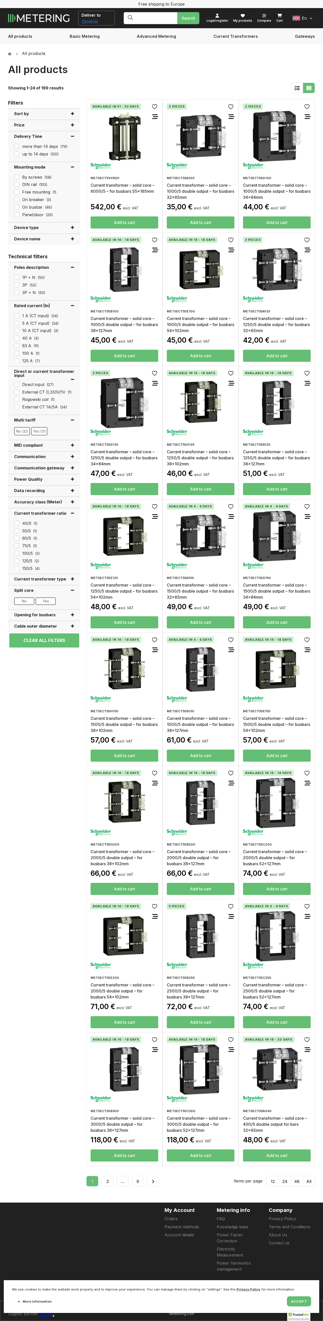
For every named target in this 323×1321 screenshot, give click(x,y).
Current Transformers (235, 36)
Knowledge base (232, 1226)
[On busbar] (16, 207)
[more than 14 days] (16, 146)
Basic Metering (85, 36)
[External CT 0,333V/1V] (16, 392)
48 (297, 1181)
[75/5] (16, 545)
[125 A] (16, 360)
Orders (171, 1218)
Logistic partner (23, 1313)
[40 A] (16, 338)
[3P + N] (16, 292)
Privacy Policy (282, 1218)
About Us (278, 1234)
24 (284, 1181)
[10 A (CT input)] (16, 330)
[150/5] (16, 568)
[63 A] (16, 345)
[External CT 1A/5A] (16, 406)
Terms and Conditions (289, 1226)
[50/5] (16, 530)
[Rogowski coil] (16, 399)
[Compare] (155, 117)
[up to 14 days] (16, 153)
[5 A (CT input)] (16, 323)
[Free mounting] (16, 191)
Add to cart (124, 222)
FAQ (221, 1218)
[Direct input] (16, 384)
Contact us (279, 1242)
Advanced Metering (156, 36)
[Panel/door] (16, 214)
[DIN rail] (16, 184)
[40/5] (16, 523)
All (308, 1181)
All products (20, 36)
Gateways (305, 36)
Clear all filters (44, 640)
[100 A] (16, 353)
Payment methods (182, 1226)
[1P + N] (16, 277)
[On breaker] (16, 199)
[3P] (16, 284)
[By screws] (16, 177)
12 (273, 1181)
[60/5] (16, 538)
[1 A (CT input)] (16, 315)
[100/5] (16, 553)
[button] (302, 18)
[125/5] (16, 560)
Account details (179, 1234)
